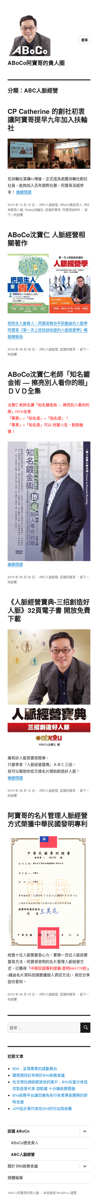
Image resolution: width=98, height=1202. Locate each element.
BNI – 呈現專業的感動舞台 (34, 1068)
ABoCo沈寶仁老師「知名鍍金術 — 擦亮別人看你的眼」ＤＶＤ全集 (49, 382)
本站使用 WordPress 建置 (60, 1193)
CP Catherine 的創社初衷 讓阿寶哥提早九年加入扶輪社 (48, 119)
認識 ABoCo (18, 1131)
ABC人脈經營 (48, 204)
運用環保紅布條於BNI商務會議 (38, 1075)
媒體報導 (15, 1177)
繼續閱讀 (23, 191)
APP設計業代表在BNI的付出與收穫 (42, 1108)
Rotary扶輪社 (34, 209)
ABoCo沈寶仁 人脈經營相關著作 (46, 239)
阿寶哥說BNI (71, 209)
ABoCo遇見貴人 (71, 204)
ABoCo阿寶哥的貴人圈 (36, 63)
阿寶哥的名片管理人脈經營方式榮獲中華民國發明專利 (48, 819)
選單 (84, 40)
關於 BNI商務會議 (23, 1166)
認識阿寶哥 (53, 209)
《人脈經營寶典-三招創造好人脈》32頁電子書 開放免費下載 (49, 610)
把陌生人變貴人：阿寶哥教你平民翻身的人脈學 (48, 323)
